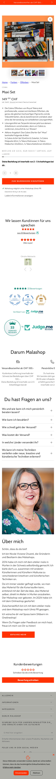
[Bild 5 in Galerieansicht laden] (42, 73)
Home (5, 82)
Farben (14, 82)
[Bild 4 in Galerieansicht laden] (35, 73)
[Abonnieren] (52, 733)
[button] (26, 269)
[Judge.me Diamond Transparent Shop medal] (28, 299)
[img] (28, 229)
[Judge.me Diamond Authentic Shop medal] (15, 299)
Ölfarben (24, 82)
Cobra (5, 87)
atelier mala (39, 561)
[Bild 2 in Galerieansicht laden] (21, 73)
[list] (28, 374)
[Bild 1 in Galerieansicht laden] (14, 73)
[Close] (53, 754)
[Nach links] (4, 2)
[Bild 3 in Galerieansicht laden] (28, 73)
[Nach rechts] (51, 2)
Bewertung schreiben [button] (28, 680)
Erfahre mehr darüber (12, 767)
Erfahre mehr (18, 635)
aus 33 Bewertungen (26, 233)
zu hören (30, 625)
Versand (12, 102)
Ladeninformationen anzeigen (19, 195)
